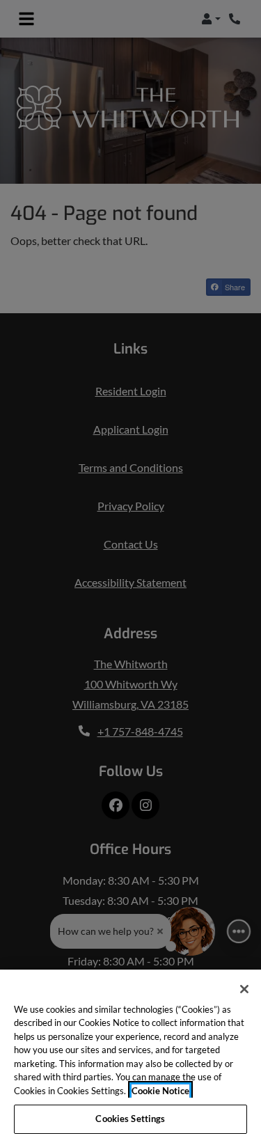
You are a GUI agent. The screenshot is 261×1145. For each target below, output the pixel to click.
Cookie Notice (160, 1090)
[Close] (244, 989)
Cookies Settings (130, 1118)
